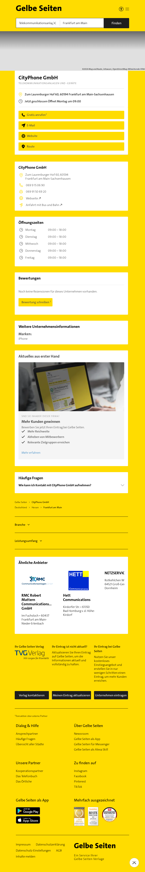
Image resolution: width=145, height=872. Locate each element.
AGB (59, 850)
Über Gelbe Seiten (88, 725)
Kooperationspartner (29, 771)
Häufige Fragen (25, 739)
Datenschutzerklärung (50, 844)
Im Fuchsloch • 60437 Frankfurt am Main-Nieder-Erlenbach (39, 609)
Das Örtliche (24, 781)
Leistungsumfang (26, 541)
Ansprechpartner (27, 734)
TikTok (78, 787)
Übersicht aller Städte (30, 744)
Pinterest (80, 781)
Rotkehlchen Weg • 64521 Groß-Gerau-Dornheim (122, 580)
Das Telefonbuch (26, 776)
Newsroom (81, 734)
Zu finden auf (85, 762)
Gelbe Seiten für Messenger (92, 744)
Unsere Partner (28, 762)
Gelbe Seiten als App (87, 739)
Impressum (23, 844)
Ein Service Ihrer (89, 857)
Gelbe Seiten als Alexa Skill (91, 749)
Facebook (80, 776)
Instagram (80, 771)
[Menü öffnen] (127, 9)
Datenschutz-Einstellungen (33, 850)
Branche (20, 525)
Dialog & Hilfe (27, 725)
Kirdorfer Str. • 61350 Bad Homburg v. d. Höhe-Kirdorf (79, 605)
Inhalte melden (25, 856)
